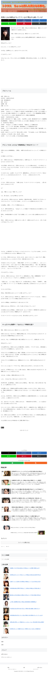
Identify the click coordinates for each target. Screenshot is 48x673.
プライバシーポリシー (6, 657)
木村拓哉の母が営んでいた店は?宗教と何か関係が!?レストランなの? (26, 615)
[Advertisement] (24, 75)
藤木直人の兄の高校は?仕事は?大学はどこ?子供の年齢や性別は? (25, 595)
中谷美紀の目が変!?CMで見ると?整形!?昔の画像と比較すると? (25, 608)
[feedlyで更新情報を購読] (12, 463)
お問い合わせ (4, 654)
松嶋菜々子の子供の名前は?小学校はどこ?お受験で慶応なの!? (25, 568)
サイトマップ (35, 669)
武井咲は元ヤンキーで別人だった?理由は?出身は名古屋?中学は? (25, 574)
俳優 (8, 667)
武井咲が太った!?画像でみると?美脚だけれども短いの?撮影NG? (25, 628)
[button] (39, 23)
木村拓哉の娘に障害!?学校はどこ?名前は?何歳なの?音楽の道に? (25, 588)
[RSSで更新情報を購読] (35, 463)
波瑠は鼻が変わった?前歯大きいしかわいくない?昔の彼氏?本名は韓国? (27, 622)
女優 (3, 427)
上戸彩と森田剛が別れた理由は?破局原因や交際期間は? (23, 601)
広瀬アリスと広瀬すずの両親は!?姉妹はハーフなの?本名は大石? (25, 581)
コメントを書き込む (24, 542)
